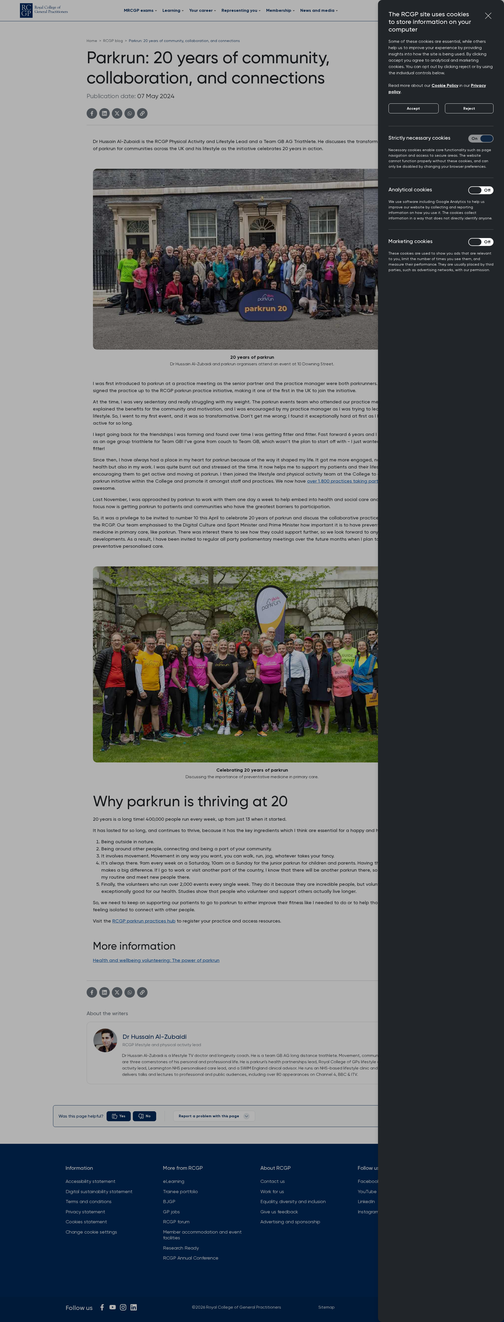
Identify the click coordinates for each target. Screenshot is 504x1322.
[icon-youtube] (112, 1307)
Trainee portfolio (180, 1191)
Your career (201, 10)
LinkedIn (366, 1201)
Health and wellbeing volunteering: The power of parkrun (156, 960)
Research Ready (181, 1248)
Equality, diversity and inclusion (293, 1201)
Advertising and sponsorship (290, 1221)
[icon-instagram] (123, 1307)
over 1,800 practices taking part (342, 481)
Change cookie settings (91, 1232)
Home (92, 41)
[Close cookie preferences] (488, 15)
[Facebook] (92, 113)
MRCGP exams (139, 10)
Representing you (239, 10)
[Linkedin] (104, 113)
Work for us (272, 1191)
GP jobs (171, 1211)
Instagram (368, 1211)
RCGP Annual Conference (190, 1258)
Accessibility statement (91, 1181)
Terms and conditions (89, 1201)
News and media (317, 10)
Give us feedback (279, 1211)
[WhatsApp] (129, 113)
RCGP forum (176, 1221)
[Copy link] (142, 113)
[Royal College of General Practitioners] (44, 10)
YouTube (367, 1191)
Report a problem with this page (209, 1116)
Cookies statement (86, 1221)
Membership (278, 10)
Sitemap (326, 1307)
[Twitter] (117, 113)
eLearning (173, 1181)
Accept (413, 108)
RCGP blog (113, 41)
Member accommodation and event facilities (202, 1235)
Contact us (272, 1181)
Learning (171, 10)
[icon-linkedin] (133, 1307)
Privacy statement (85, 1211)
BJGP (169, 1201)
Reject (469, 108)
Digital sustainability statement (99, 1191)
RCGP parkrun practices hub (143, 921)
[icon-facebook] (102, 1307)
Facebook (369, 1181)
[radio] (119, 1116)
